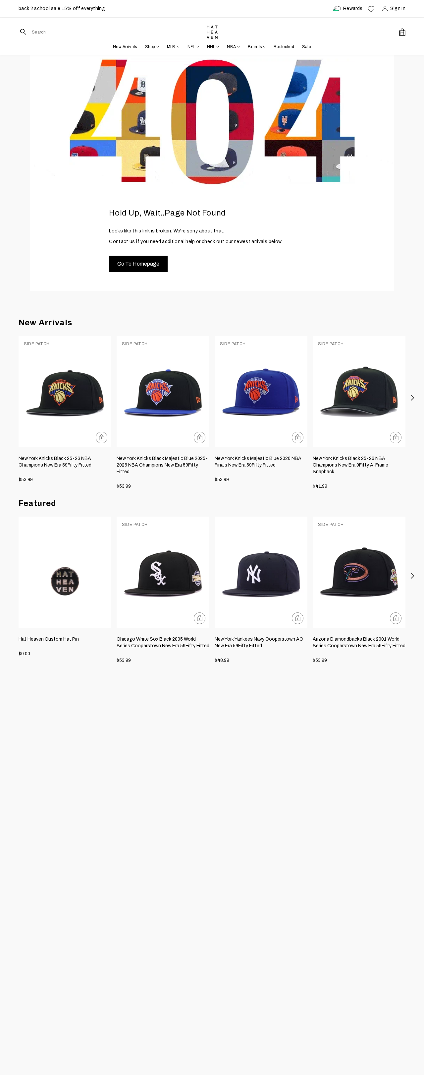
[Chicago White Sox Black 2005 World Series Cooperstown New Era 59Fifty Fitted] (163, 572)
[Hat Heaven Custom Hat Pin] (65, 572)
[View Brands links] (264, 47)
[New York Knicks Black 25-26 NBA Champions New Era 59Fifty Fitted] (65, 391)
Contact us (122, 241)
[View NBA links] (238, 47)
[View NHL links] (217, 47)
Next (413, 397)
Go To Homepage (138, 264)
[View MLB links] (178, 47)
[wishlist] (371, 8)
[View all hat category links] (157, 47)
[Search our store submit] (23, 32)
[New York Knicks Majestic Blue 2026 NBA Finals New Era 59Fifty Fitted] (261, 391)
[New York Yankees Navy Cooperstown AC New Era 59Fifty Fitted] (261, 572)
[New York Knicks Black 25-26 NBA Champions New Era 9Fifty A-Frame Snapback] (359, 391)
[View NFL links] (197, 47)
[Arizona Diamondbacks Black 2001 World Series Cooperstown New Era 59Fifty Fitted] (359, 572)
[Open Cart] (402, 32)
